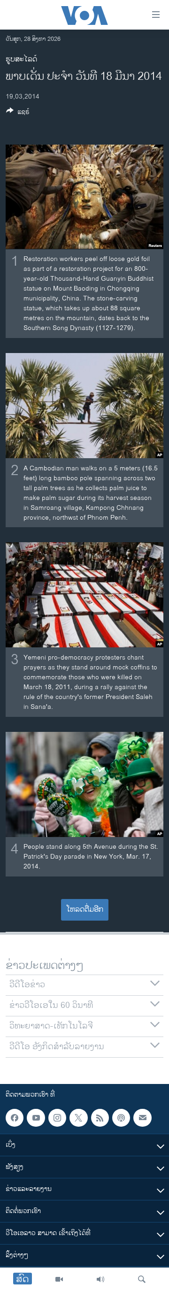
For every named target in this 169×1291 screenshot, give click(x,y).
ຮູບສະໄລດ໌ (21, 59)
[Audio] (100, 1279)
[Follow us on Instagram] (57, 1118)
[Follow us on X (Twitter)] (78, 1118)
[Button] (18, 113)
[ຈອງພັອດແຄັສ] (142, 1118)
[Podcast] (121, 1118)
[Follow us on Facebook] (14, 1118)
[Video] (59, 1279)
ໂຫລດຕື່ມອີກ (84, 909)
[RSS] (100, 1118)
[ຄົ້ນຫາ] (142, 1279)
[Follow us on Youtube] (36, 1118)
